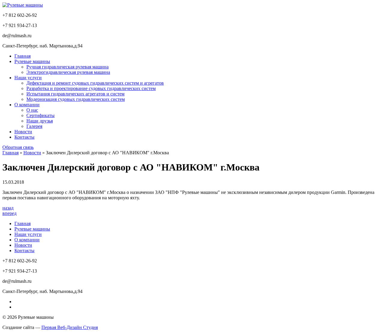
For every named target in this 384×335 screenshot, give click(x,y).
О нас (32, 110)
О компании (27, 104)
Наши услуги (28, 77)
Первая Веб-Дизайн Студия (69, 327)
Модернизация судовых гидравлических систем (75, 99)
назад (8, 207)
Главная (22, 56)
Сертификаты (40, 115)
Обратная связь (18, 147)
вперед (9, 213)
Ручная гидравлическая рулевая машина (67, 66)
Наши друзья (39, 120)
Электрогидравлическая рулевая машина (68, 72)
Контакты (24, 137)
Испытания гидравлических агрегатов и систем (75, 93)
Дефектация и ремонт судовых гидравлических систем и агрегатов (95, 83)
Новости (23, 131)
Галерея (34, 126)
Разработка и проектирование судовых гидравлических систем (91, 88)
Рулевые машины (32, 61)
